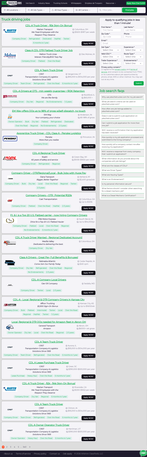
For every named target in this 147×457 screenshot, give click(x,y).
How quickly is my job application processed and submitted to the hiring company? (122, 138)
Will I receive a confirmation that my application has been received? (122, 131)
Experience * (129, 47)
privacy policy (120, 69)
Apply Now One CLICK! (136, 3)
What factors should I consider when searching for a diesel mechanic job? (122, 189)
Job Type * (105, 47)
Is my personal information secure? (117, 184)
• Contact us (54, 454)
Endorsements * (130, 60)
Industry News (44, 3)
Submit (139, 83)
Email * (104, 40)
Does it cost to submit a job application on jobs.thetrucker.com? (119, 117)
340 (24, 447)
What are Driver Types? (112, 170)
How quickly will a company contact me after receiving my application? (121, 145)
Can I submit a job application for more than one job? (121, 124)
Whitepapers (76, 3)
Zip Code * (105, 34)
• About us (8, 454)
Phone (126, 34)
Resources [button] (110, 3)
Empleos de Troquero (93, 3)
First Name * (106, 27)
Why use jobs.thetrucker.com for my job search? (122, 97)
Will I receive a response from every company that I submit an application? (121, 152)
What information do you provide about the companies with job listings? (120, 160)
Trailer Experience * (109, 60)
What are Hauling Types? (112, 175)
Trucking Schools (60, 3)
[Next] (29, 447)
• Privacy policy (39, 454)
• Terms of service (23, 454)
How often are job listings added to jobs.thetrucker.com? (116, 110)
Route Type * (129, 54)
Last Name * (129, 27)
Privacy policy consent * (111, 67)
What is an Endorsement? (113, 179)
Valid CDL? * (106, 54)
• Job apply (67, 454)
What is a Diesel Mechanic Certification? (119, 195)
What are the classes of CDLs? (114, 166)
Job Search (30, 3)
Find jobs (129, 10)
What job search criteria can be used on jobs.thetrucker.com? (119, 102)
